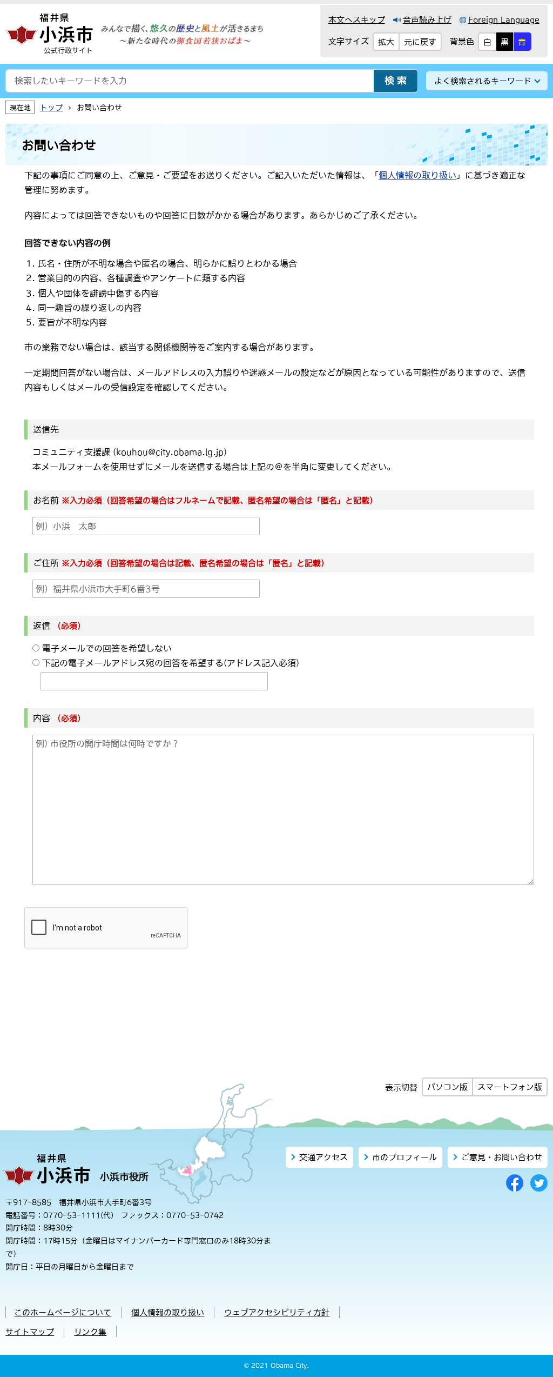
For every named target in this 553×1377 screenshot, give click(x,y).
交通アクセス (323, 1157)
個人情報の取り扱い (417, 175)
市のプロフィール (404, 1157)
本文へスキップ (356, 20)
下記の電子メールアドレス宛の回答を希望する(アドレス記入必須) (170, 662)
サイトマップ (29, 1332)
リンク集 (90, 1332)
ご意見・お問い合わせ (501, 1157)
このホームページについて (62, 1312)
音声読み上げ (427, 20)
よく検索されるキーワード (482, 81)
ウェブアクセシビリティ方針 (276, 1312)
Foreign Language (503, 20)
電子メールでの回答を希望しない (107, 648)
